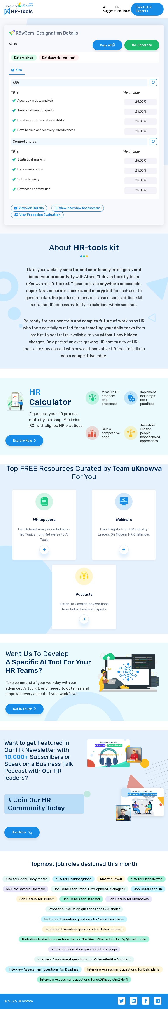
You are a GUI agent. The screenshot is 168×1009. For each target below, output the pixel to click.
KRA (16, 83)
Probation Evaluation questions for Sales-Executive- (84, 919)
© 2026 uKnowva (18, 1001)
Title (14, 92)
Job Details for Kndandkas (128, 899)
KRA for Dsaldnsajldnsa (73, 879)
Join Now (20, 832)
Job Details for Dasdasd (81, 899)
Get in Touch (23, 709)
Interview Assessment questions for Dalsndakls (123, 969)
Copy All (106, 45)
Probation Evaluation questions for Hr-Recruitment (84, 929)
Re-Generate (142, 45)
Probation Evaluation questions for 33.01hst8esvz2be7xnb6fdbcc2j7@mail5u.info (84, 939)
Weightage (131, 92)
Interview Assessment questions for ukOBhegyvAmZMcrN (84, 979)
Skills (13, 44)
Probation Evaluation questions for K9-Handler (84, 909)
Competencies (24, 142)
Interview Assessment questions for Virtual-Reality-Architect (84, 959)
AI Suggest (109, 9)
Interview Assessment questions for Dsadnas (43, 969)
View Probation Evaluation (39, 215)
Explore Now (23, 440)
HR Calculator (123, 9)
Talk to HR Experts (144, 9)
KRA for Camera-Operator (25, 889)
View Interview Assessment (79, 208)
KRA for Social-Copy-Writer (26, 879)
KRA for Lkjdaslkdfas (146, 879)
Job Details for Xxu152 (36, 899)
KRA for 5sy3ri (111, 879)
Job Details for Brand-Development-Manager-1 (89, 889)
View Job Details (30, 208)
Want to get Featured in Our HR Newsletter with (36, 749)
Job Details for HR (148, 889)
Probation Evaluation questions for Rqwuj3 (84, 949)
